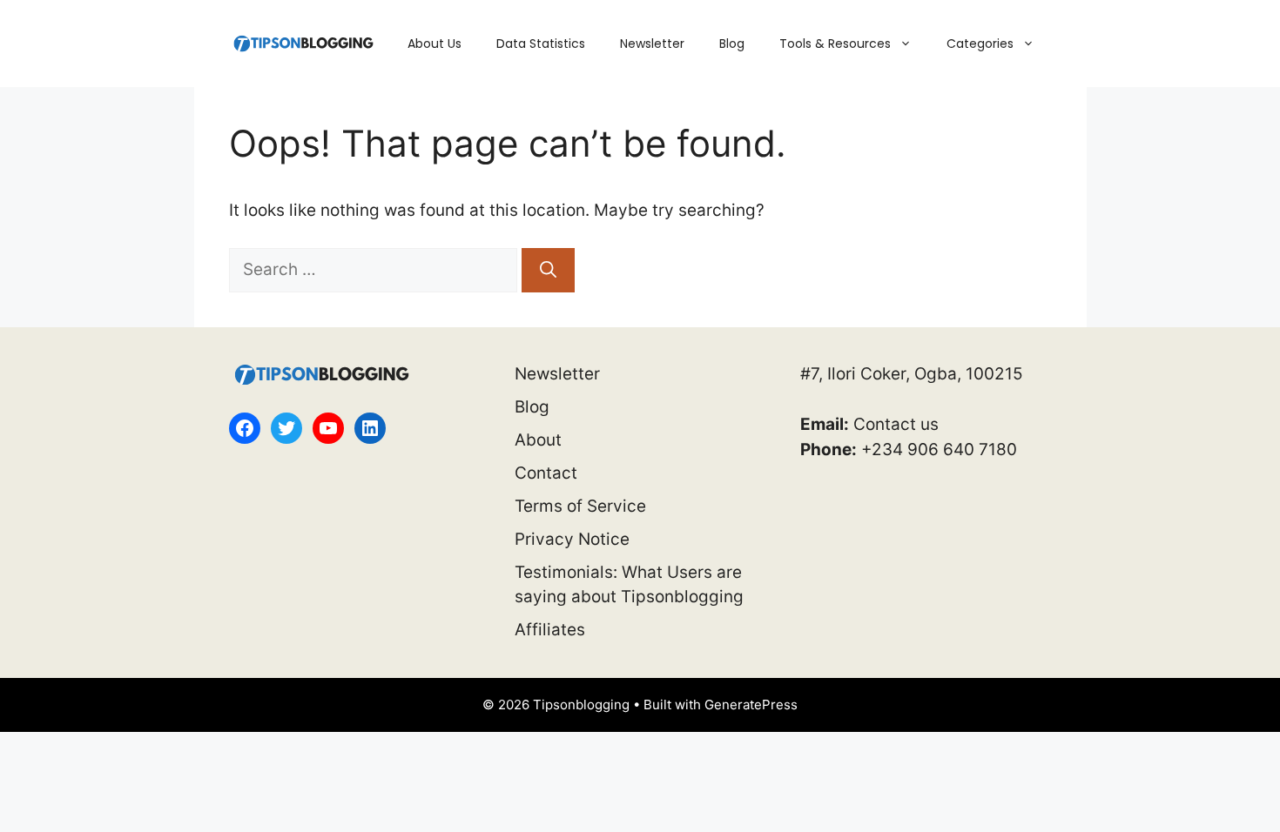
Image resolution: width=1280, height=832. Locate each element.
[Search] (548, 270)
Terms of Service (580, 506)
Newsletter (652, 43)
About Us (434, 43)
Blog (731, 43)
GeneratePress (751, 704)
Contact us (896, 424)
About (538, 440)
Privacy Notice (572, 539)
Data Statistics (540, 43)
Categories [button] (980, 43)
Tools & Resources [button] (835, 43)
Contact (546, 473)
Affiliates (550, 630)
